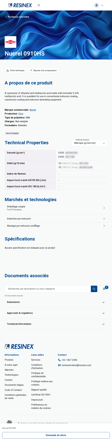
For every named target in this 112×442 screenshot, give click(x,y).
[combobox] (87, 143)
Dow (21, 113)
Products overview (18, 16)
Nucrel (32, 109)
